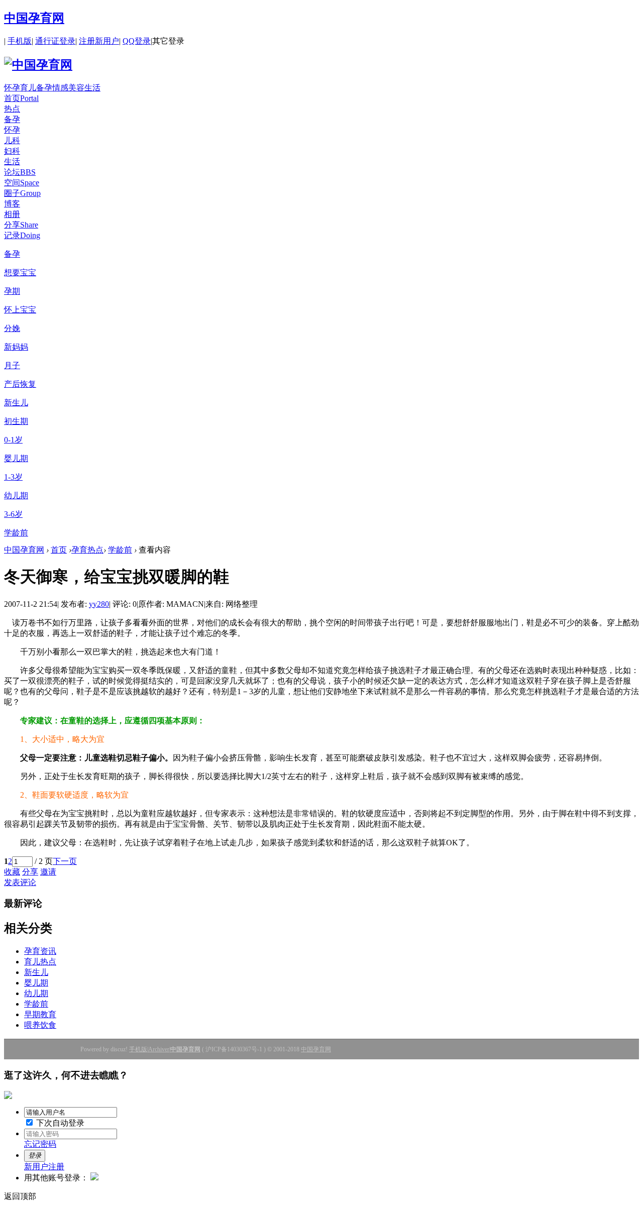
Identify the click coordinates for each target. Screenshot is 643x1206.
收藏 (12, 871)
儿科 (12, 140)
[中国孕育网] (38, 64)
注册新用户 (99, 41)
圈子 (22, 193)
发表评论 (20, 882)
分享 (21, 225)
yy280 (99, 604)
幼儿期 (36, 993)
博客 (12, 203)
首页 (21, 98)
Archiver (158, 1049)
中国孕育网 (34, 18)
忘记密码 (40, 1144)
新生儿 (36, 972)
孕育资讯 (40, 951)
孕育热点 (87, 549)
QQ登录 (137, 41)
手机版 (20, 41)
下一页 (65, 861)
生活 (92, 87)
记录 (22, 235)
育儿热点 (40, 961)
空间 (21, 182)
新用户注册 (44, 1166)
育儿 (28, 87)
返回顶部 (20, 1196)
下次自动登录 (59, 1123)
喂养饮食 (40, 1025)
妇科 (12, 151)
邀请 (48, 871)
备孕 (44, 87)
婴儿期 (36, 982)
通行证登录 (55, 41)
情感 (60, 87)
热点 (12, 108)
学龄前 (120, 549)
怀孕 (12, 87)
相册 (12, 214)
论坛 (20, 172)
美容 (76, 87)
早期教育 (40, 1014)
